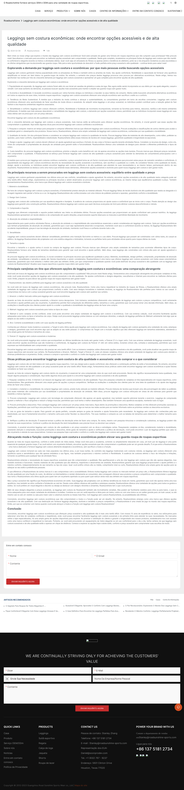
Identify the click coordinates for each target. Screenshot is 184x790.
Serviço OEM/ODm (14, 743)
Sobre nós (9, 748)
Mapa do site (81, 785)
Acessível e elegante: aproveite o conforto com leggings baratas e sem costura (92, 606)
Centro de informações (171, 600)
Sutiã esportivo (47, 738)
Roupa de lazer (46, 763)
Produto (8, 738)
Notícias (8, 753)
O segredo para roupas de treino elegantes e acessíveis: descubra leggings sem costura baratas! (26, 606)
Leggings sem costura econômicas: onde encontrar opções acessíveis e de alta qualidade (70, 20)
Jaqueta (43, 753)
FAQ (151, 600)
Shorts (42, 758)
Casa (6, 733)
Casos (158, 600)
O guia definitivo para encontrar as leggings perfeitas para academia (92, 611)
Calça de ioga (46, 748)
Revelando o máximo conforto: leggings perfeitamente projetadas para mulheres (152, 611)
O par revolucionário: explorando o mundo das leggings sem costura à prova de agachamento (152, 606)
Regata (42, 743)
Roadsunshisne (12, 20)
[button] (181, 11)
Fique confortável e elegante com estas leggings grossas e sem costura (33, 611)
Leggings (43, 733)
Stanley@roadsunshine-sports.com (108, 743)
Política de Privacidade (16, 767)
